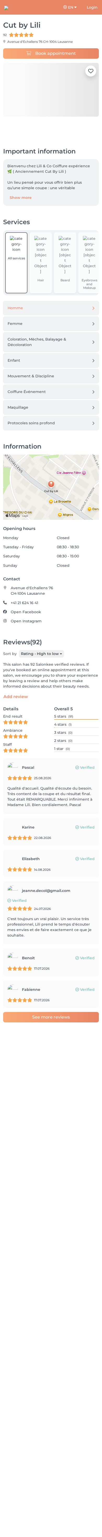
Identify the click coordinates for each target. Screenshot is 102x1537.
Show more (21, 197)
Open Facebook (26, 612)
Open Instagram (26, 621)
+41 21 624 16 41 (24, 602)
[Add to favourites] (90, 70)
